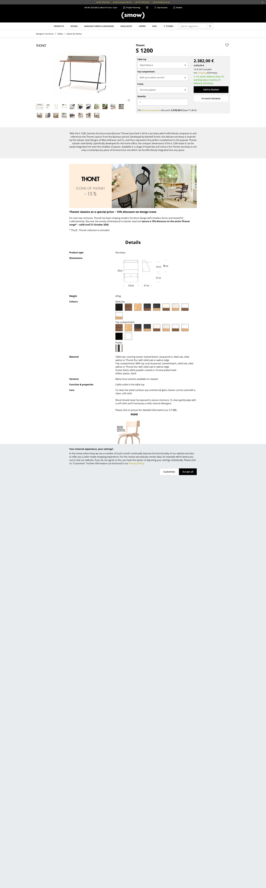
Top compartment (146, 71)
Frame (140, 84)
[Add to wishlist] (227, 45)
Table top (141, 59)
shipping (202, 72)
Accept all (187, 471)
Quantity (141, 96)
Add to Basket (211, 89)
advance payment (150, 110)
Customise (169, 471)
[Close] (262, 2)
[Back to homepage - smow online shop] (133, 15)
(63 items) (74, 33)
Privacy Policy (136, 463)
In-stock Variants (211, 98)
